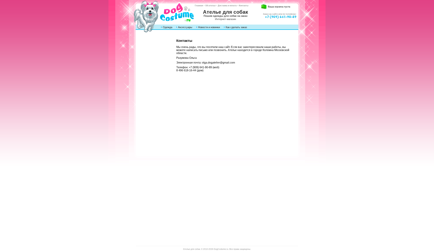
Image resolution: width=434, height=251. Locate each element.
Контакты (243, 5)
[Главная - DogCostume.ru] (164, 14)
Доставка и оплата (227, 5)
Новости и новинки (209, 27)
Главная (199, 5)
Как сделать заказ (236, 27)
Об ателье (210, 5)
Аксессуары (185, 27)
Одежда (167, 27)
